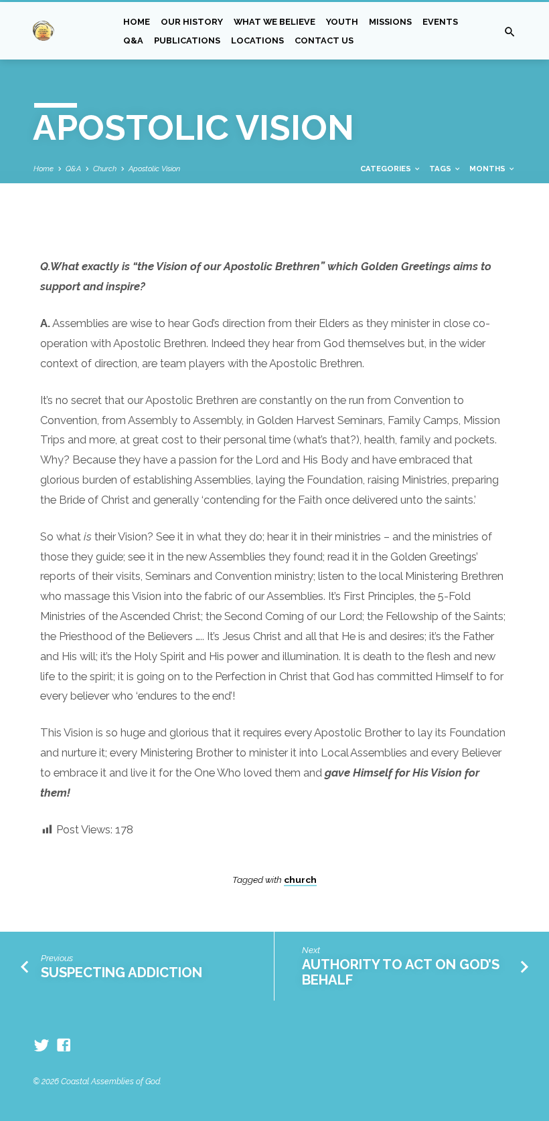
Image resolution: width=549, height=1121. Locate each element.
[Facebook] (63, 1045)
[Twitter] (41, 1045)
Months (488, 168)
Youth (342, 22)
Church (104, 168)
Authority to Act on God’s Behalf (400, 972)
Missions (390, 22)
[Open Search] (509, 32)
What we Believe (274, 22)
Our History (192, 22)
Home (136, 22)
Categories (386, 168)
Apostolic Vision (154, 168)
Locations (257, 40)
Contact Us (324, 40)
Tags (441, 168)
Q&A (133, 40)
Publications (187, 40)
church (300, 879)
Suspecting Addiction (121, 972)
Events (440, 22)
